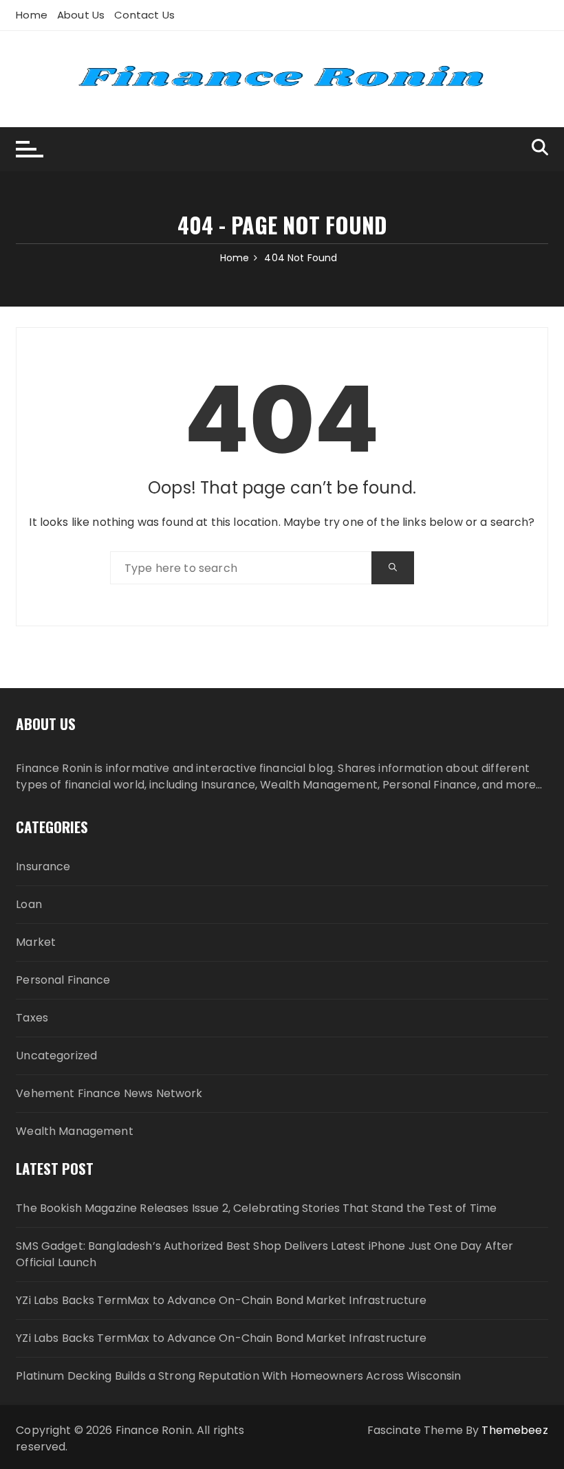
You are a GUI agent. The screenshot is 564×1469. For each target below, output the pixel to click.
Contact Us (144, 15)
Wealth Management (74, 1131)
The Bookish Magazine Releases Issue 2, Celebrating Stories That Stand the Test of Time (256, 1208)
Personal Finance (63, 980)
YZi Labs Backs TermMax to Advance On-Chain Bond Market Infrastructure (221, 1300)
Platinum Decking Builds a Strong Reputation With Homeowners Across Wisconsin (238, 1376)
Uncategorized (56, 1055)
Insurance (43, 866)
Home (31, 15)
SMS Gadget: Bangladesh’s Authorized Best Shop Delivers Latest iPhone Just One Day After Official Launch (264, 1254)
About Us (81, 15)
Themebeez (514, 1430)
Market (36, 942)
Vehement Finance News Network (109, 1093)
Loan (29, 904)
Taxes (32, 1018)
